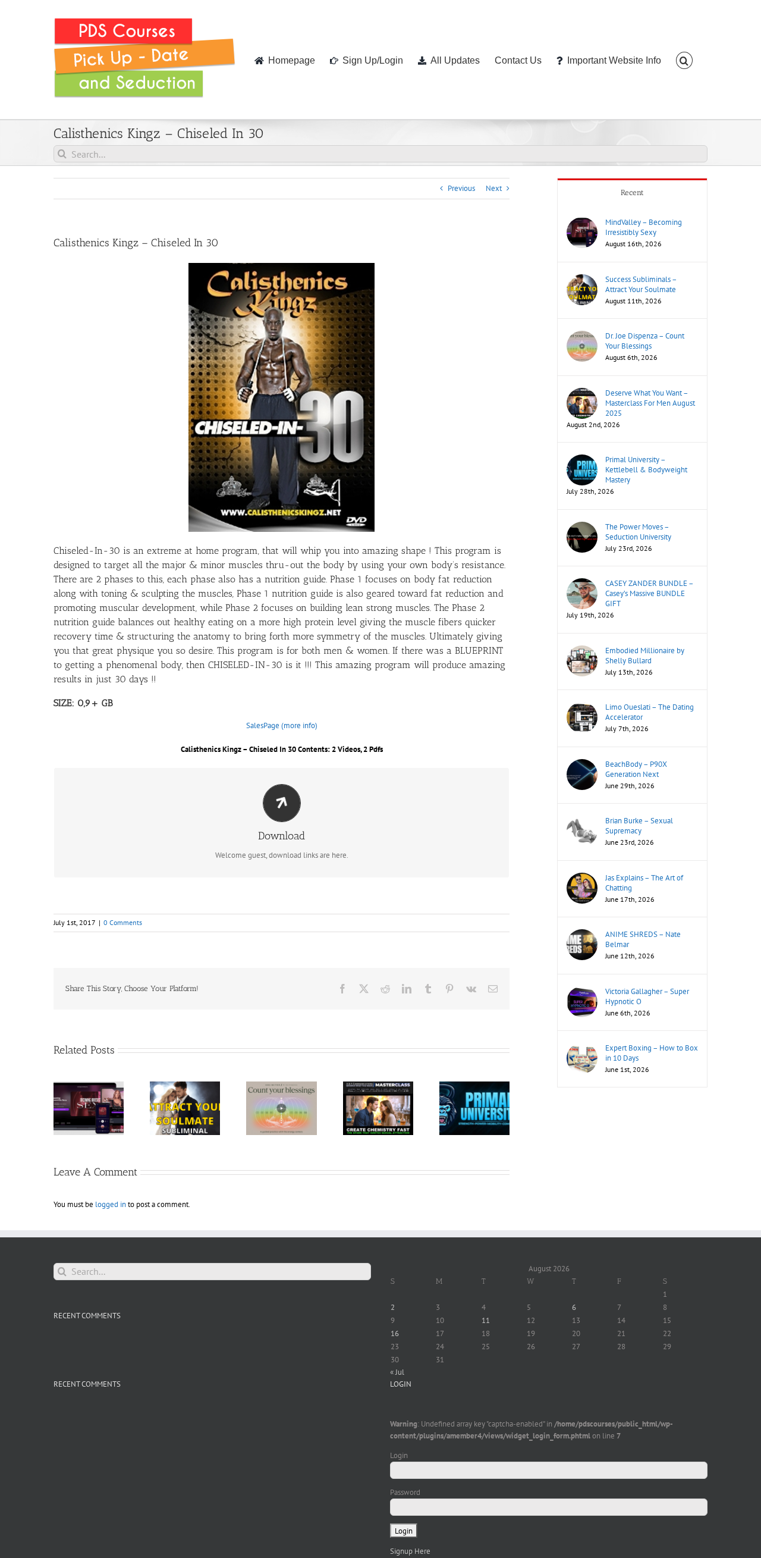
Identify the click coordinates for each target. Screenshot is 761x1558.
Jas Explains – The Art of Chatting (644, 883)
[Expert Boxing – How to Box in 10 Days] (582, 1048)
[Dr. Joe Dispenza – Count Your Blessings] (582, 336)
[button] (684, 59)
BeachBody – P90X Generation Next (636, 769)
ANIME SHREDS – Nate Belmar (643, 939)
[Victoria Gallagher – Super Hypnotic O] (582, 992)
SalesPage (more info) (281, 725)
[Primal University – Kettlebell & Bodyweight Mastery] (582, 460)
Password (405, 1492)
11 (486, 1320)
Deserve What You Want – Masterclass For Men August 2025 (650, 403)
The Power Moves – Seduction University (638, 532)
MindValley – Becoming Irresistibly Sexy (643, 227)
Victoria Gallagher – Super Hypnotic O (647, 996)
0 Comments (122, 922)
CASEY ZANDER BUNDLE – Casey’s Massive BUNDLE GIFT (649, 593)
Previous (461, 188)
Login (399, 1455)
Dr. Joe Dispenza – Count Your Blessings (644, 341)
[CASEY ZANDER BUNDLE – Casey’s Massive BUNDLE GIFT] (582, 584)
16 (395, 1333)
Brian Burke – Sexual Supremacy (639, 826)
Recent (632, 192)
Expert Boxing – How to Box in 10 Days (651, 1053)
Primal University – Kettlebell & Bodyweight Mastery (646, 469)
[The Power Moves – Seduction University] (582, 527)
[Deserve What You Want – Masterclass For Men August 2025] (582, 393)
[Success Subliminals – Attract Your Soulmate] (582, 280)
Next (494, 188)
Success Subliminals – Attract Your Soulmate (641, 284)
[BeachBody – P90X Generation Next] (582, 765)
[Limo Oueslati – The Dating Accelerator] (582, 708)
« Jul (397, 1372)
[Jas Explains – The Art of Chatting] (582, 878)
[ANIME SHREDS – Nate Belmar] (582, 935)
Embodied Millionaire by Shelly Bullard (644, 655)
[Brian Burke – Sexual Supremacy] (582, 821)
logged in (110, 1204)
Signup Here (410, 1551)
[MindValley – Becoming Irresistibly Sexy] (582, 223)
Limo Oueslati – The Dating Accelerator (649, 712)
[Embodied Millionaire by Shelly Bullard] (582, 651)
